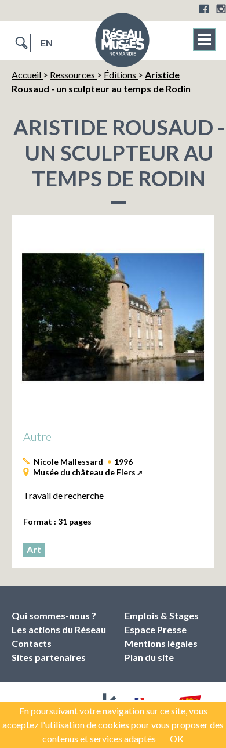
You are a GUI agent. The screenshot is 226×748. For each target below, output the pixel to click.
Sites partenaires (49, 657)
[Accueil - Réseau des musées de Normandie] (122, 43)
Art (34, 549)
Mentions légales (161, 643)
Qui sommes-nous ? (54, 615)
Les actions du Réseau (59, 629)
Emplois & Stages (162, 615)
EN (47, 42)
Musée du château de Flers (84, 472)
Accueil (27, 74)
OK (177, 738)
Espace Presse (156, 629)
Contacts (32, 643)
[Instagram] (221, 8)
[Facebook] (204, 8)
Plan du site (149, 657)
